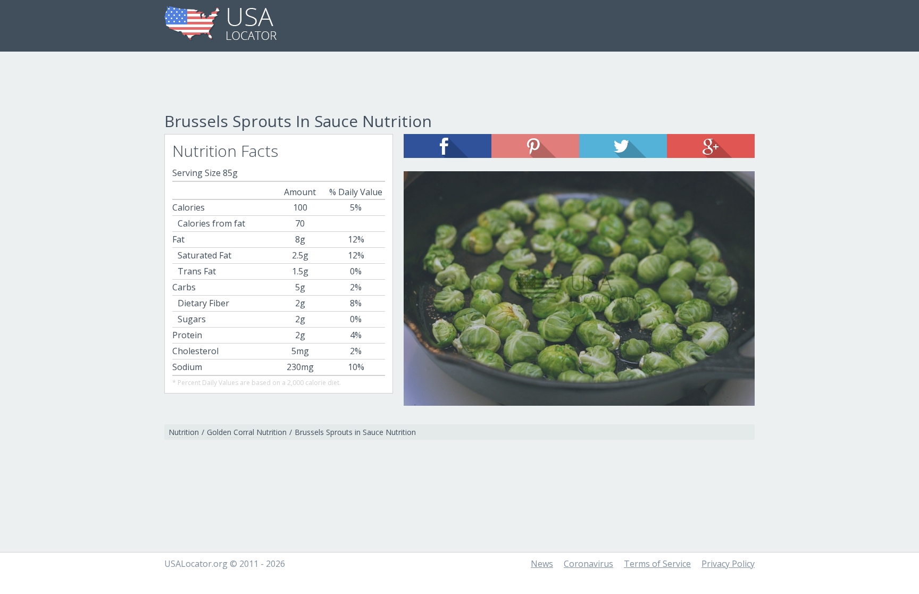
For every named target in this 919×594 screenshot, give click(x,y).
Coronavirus (588, 564)
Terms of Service (657, 564)
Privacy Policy (728, 564)
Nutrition (184, 432)
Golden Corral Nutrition (247, 432)
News (542, 564)
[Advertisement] (459, 83)
